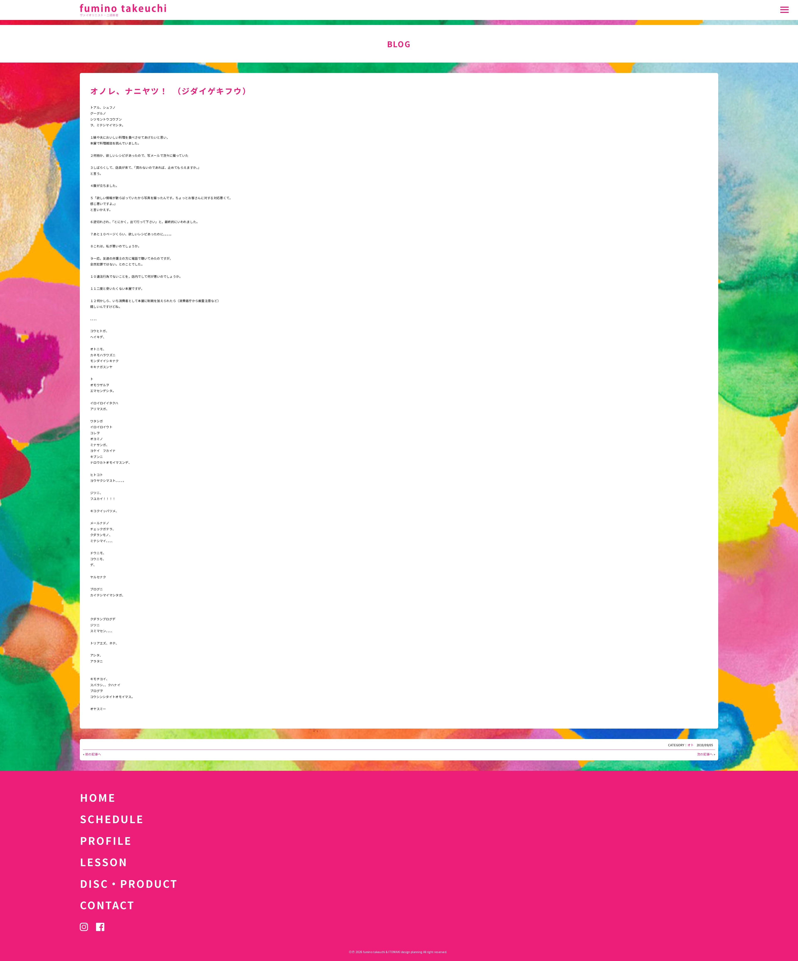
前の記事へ (93, 754)
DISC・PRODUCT (129, 883)
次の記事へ (705, 754)
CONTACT (107, 904)
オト (690, 745)
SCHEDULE (112, 818)
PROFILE (106, 840)
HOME (98, 797)
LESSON (104, 861)
